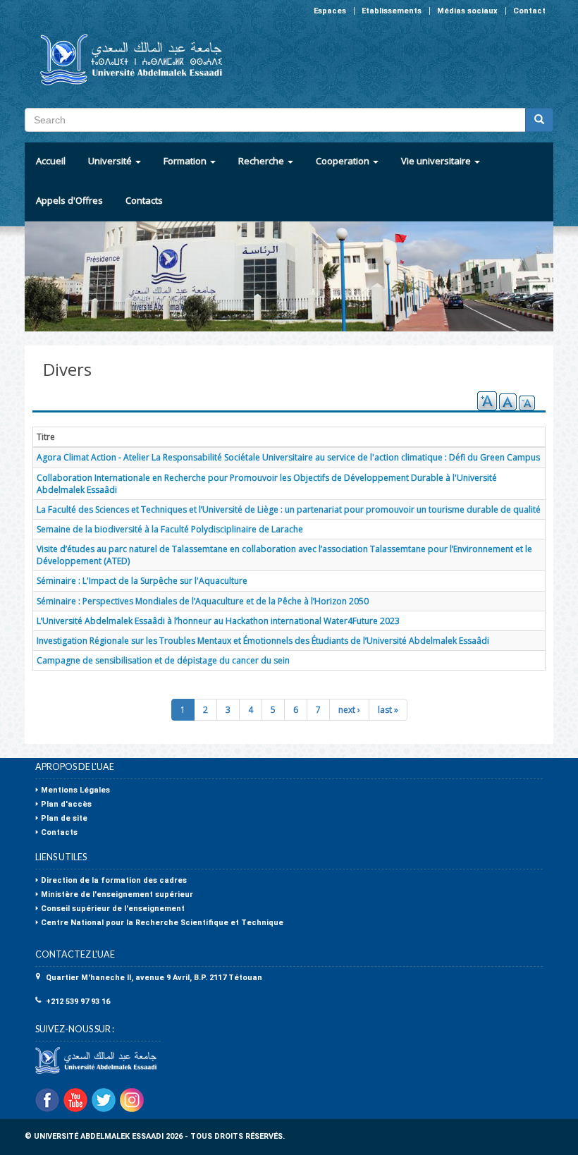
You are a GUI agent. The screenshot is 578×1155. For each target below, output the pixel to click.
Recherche (262, 160)
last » (388, 710)
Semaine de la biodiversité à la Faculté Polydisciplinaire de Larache (170, 529)
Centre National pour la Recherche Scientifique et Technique (162, 922)
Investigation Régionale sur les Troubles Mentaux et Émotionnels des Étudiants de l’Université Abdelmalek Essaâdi (263, 641)
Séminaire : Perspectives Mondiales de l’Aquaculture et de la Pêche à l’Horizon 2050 (203, 601)
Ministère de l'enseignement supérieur (117, 894)
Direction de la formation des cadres (114, 880)
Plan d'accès (66, 804)
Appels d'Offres (69, 200)
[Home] (125, 59)
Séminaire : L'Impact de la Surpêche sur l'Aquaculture (142, 581)
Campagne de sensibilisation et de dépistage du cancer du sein (163, 660)
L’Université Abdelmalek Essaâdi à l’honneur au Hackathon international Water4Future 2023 (218, 621)
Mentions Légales (75, 790)
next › (349, 710)
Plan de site (64, 818)
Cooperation (343, 160)
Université (111, 160)
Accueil (51, 160)
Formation (186, 160)
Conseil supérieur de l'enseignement (113, 908)
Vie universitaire (437, 160)
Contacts (144, 200)
